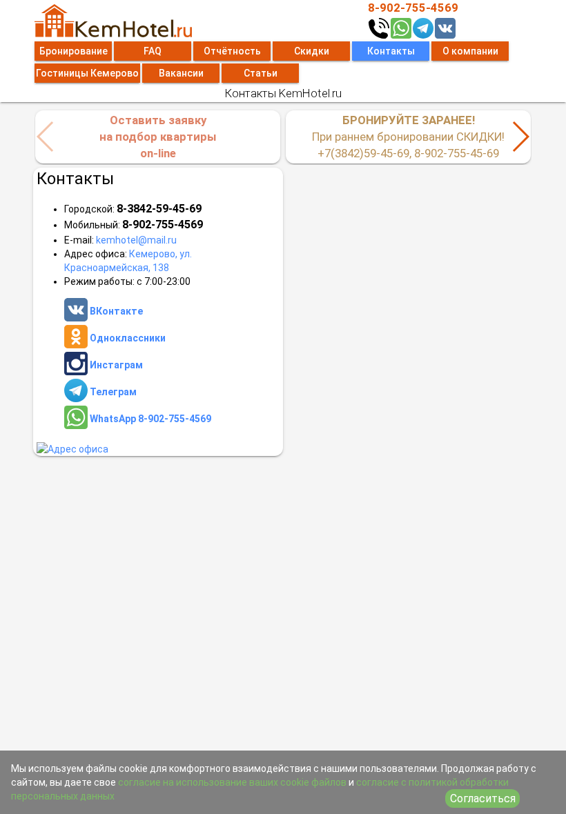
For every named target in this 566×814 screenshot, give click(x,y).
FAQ (153, 51)
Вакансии (181, 73)
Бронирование (73, 51)
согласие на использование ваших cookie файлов (232, 782)
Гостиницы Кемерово (87, 73)
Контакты (391, 51)
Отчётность (232, 51)
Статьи (260, 73)
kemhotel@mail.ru (136, 240)
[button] (520, 136)
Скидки (311, 51)
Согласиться (483, 798)
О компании (470, 51)
